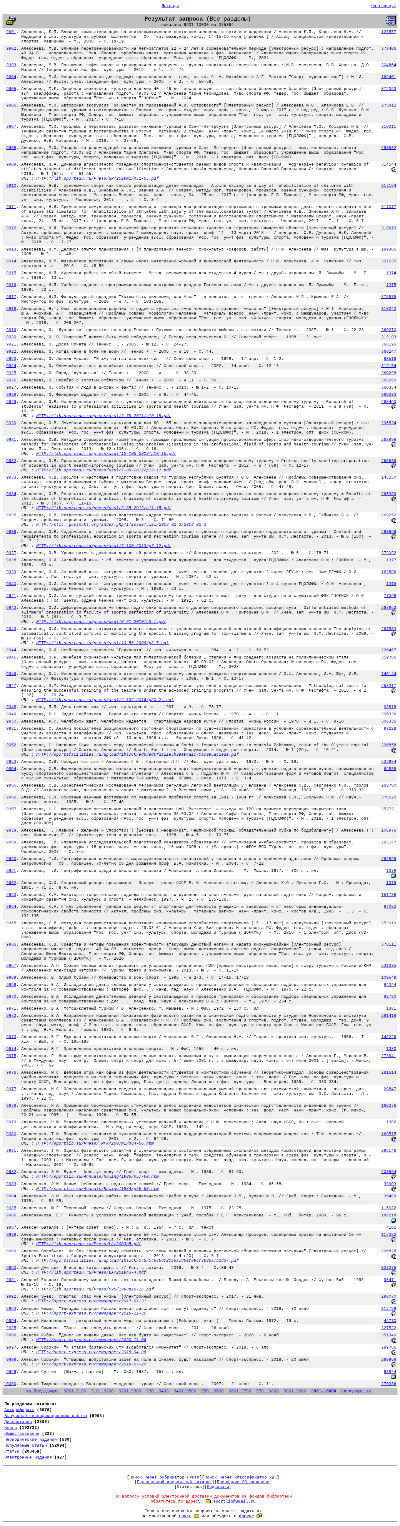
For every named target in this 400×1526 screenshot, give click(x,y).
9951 (11, 728)
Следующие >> (356, 1391)
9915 (11, 273)
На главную (383, 6)
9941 (11, 596)
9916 (11, 285)
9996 (11, 1335)
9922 (11, 351)
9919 (11, 330)
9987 (11, 1227)
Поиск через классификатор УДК (240, 1477)
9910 (11, 185)
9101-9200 (102, 1391)
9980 (11, 1134)
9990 (11, 1267)
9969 (11, 984)
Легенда (170, 6)
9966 (11, 944)
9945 (11, 657)
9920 (11, 337)
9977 (11, 1089)
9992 (11, 1296)
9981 (11, 1150)
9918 (11, 308)
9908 (11, 148)
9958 (11, 830)
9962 (11, 883)
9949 (11, 714)
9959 (11, 842)
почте (185, 1516)
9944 (11, 650)
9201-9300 (130, 1391)
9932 (11, 461)
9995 (11, 1328)
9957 (11, 809)
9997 (11, 1347)
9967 (11, 965)
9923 (11, 358)
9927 (11, 387)
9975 (11, 1056)
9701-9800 (267, 1391)
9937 (11, 553)
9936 (11, 531)
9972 (11, 1015)
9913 (11, 249)
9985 (11, 1208)
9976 (11, 1072)
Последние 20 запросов (243, 1482)
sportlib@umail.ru (234, 1501)
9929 (11, 402)
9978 (11, 1105)
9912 (11, 228)
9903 (11, 65)
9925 (11, 373)
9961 (11, 870)
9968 (11, 977)
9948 (11, 707)
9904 (11, 77)
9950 (11, 721)
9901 (11, 32)
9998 (11, 1359)
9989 (11, 1251)
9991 (11, 1280)
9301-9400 (157, 1391)
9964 (11, 906)
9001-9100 (75, 1391)
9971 (11, 1008)
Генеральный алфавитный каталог (174, 1482)
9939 (11, 572)
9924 (11, 366)
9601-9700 (240, 1391)
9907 (11, 126)
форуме (246, 1516)
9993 (11, 1308)
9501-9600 (212, 1391)
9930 (11, 423)
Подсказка (218, 1486)
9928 (11, 394)
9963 (11, 894)
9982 (11, 1172)
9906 (11, 105)
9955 (11, 785)
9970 (11, 996)
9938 (11, 560)
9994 (11, 1321)
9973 (11, 1037)
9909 (11, 164)
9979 (11, 1122)
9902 (11, 48)
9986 (11, 1215)
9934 (11, 494)
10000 (10, 1384)
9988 (11, 1234)
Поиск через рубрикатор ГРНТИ (164, 1477)
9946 (11, 674)
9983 (11, 1184)
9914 (11, 261)
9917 (11, 297)
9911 (11, 207)
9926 (11, 380)
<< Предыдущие (42, 1391)
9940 (11, 584)
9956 (11, 797)
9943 (11, 629)
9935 (11, 515)
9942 (11, 607)
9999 (11, 1371)
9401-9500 (185, 1391)
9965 (11, 923)
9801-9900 (295, 1391)
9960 (11, 859)
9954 (11, 769)
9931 (11, 439)
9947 (11, 685)
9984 (11, 1196)
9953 (11, 761)
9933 (11, 477)
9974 (11, 1048)
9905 (11, 89)
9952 (11, 745)
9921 (11, 344)
